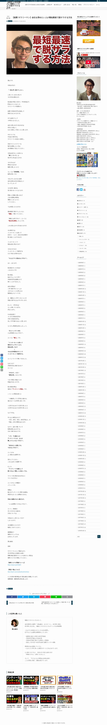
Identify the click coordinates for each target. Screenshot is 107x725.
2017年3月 (82, 521)
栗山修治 (15, 629)
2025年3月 (81, 282)
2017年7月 (81, 507)
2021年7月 (81, 373)
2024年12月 (82, 288)
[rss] (97, 1)
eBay (81, 236)
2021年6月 (81, 377)
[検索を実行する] (98, 536)
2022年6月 (81, 341)
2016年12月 (82, 530)
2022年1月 (82, 357)
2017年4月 (82, 517)
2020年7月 (81, 396)
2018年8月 (81, 465)
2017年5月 (81, 514)
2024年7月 (81, 298)
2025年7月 (81, 269)
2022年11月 (82, 324)
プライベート (82, 210)
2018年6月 (81, 471)
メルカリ (82, 242)
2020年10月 (82, 390)
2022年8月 (81, 334)
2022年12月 (82, 321)
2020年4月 (81, 403)
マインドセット (83, 217)
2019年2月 (81, 449)
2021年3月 (81, 380)
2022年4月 (81, 347)
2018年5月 (81, 475)
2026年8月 (81, 262)
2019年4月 (81, 442)
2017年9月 (81, 501)
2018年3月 (81, 481)
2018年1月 (81, 488)
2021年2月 (81, 383)
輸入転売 (10, 21)
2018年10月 (82, 458)
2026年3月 (81, 266)
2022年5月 (82, 344)
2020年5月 (81, 400)
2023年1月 (81, 318)
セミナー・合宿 (83, 207)
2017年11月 (82, 494)
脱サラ (81, 226)
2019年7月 (81, 432)
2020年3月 (82, 406)
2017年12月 (82, 491)
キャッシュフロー (84, 239)
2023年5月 (81, 308)
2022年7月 (81, 337)
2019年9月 (81, 426)
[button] (12, 596)
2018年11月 (82, 455)
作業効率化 (83, 251)
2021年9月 (82, 370)
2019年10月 (82, 422)
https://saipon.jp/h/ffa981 (14, 565)
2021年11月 (82, 364)
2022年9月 (81, 331)
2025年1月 (81, 285)
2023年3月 (81, 311)
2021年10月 (82, 367)
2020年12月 (82, 386)
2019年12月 (82, 416)
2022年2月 (82, 354)
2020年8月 (81, 393)
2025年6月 (81, 272)
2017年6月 (81, 511)
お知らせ (81, 200)
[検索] (99, 1)
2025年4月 (81, 279)
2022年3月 (82, 351)
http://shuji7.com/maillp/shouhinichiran (18, 572)
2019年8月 (81, 429)
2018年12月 (82, 452)
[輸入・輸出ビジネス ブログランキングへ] (81, 176)
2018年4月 (81, 478)
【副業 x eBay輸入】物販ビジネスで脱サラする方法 (14, 4)
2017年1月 (82, 527)
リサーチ (82, 248)
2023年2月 (81, 315)
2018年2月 (81, 485)
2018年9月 (81, 462)
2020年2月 (82, 409)
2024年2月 (81, 301)
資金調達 (81, 230)
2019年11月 (82, 419)
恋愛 (80, 223)
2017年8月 (82, 504)
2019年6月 (81, 435)
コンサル (81, 203)
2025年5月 (81, 275)
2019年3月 (81, 445)
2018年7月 (82, 468)
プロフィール (82, 213)
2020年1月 (82, 413)
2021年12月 (82, 360)
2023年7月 (81, 305)
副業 (80, 220)
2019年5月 (81, 439)
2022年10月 (82, 328)
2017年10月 (82, 498)
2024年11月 (82, 292)
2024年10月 (82, 295)
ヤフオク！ (83, 245)
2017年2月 (82, 524)
